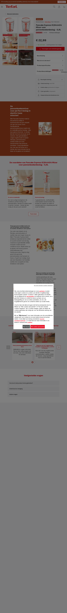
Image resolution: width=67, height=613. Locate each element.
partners (42, 291)
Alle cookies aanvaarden (37, 326)
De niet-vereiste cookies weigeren (43, 285)
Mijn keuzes (26, 326)
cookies (29, 322)
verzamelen (30, 296)
